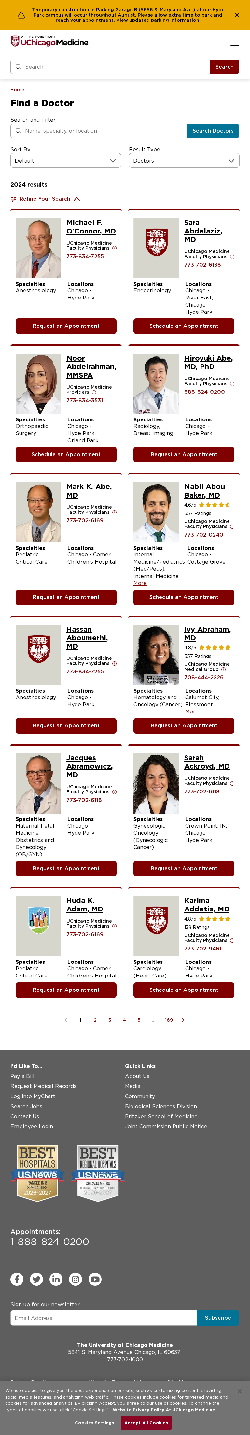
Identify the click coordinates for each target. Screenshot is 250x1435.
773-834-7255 (85, 256)
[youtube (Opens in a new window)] (95, 1279)
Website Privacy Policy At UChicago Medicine (164, 1409)
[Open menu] (235, 42)
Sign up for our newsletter (45, 1304)
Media (132, 1086)
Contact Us (24, 1116)
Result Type (144, 149)
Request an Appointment (66, 326)
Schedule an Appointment (183, 326)
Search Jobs (26, 1106)
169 (169, 1020)
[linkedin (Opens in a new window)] (55, 1279)
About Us (137, 1076)
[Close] (239, 1391)
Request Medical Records (43, 1086)
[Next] (184, 1020)
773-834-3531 (84, 400)
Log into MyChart (32, 1096)
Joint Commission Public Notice (166, 1126)
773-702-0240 (203, 535)
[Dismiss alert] (237, 15)
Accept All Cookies (146, 1422)
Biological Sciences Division (161, 1106)
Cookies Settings (94, 1422)
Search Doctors (213, 131)
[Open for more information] (114, 248)
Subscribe (218, 1318)
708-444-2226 (204, 677)
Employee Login (31, 1126)
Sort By (20, 149)
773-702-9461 (202, 949)
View (122, 20)
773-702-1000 (125, 1359)
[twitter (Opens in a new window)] (36, 1279)
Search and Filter (33, 120)
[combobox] (15, 161)
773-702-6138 (202, 265)
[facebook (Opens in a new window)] (16, 1279)
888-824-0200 (204, 392)
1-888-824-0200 (49, 1237)
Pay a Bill (22, 1076)
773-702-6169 (85, 520)
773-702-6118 (84, 800)
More (140, 583)
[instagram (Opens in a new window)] (75, 1279)
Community (140, 1096)
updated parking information (164, 20)
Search (224, 67)
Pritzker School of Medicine (161, 1116)
